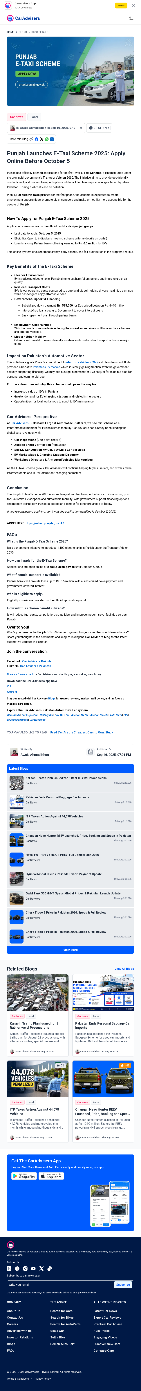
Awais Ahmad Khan (35, 755)
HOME (10, 32)
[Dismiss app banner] (133, 5)
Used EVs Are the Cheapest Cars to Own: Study (81, 732)
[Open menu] (131, 18)
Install (121, 5)
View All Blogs (124, 969)
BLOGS (23, 32)
